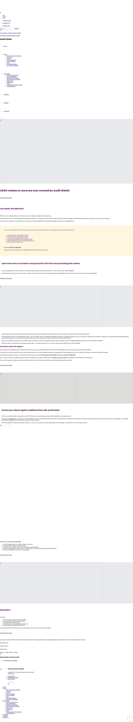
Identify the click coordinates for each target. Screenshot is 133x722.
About (5, 54)
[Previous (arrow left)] (8, 683)
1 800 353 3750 (7, 20)
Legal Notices (11, 676)
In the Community (11, 60)
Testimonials (10, 82)
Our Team (9, 57)
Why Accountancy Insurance (14, 56)
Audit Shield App (11, 86)
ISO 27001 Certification (13, 65)
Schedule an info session (6, 197)
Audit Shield (7, 73)
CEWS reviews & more (12, 75)
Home (5, 46)
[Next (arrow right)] (10, 683)
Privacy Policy (11, 679)
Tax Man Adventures (12, 64)
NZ (4, 18)
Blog (8, 62)
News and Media (11, 61)
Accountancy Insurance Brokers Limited (10, 35)
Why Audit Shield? (11, 76)
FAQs (8, 83)
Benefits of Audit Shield (13, 78)
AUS (4, 16)
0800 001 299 (6, 25)
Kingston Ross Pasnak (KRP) (59, 357)
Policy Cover (10, 80)
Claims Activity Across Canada (14, 85)
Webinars (6, 102)
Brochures (6, 94)
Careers (9, 58)
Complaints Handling (13, 677)
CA (4, 15)
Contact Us (6, 111)
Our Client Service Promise (13, 79)
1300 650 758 (6, 23)
